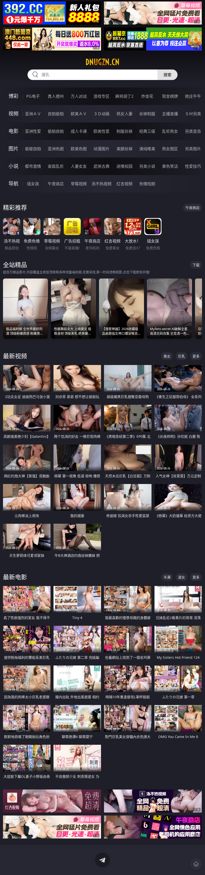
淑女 (181, 577)
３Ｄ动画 (102, 113)
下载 (196, 264)
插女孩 (33, 183)
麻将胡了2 (124, 96)
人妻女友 (79, 166)
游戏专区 (102, 96)
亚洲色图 (56, 149)
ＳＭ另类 (193, 113)
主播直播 (170, 113)
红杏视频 (124, 183)
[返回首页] (196, 864)
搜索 (168, 75)
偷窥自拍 (33, 149)
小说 (13, 166)
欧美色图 (79, 149)
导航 (13, 183)
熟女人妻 (124, 113)
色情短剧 (147, 183)
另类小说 (147, 166)
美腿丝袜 (124, 149)
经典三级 (147, 131)
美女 (167, 356)
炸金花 (147, 96)
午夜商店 (56, 183)
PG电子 (33, 96)
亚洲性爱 (33, 131)
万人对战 (79, 96)
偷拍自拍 (56, 131)
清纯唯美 (147, 149)
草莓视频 (79, 183)
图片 (13, 148)
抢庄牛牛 (193, 96)
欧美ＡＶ (79, 113)
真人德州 (56, 96)
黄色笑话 (170, 166)
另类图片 (193, 149)
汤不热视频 (102, 183)
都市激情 (33, 166)
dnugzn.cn (103, 62)
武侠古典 (102, 166)
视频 (13, 113)
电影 (13, 131)
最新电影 (15, 577)
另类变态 (193, 131)
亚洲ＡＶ (33, 113)
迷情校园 (124, 166)
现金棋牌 (170, 96)
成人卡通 (79, 131)
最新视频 (15, 356)
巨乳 (181, 356)
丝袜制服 (147, 113)
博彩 (13, 96)
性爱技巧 (193, 166)
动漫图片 (102, 149)
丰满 (167, 577)
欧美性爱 (102, 131)
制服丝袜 (124, 131)
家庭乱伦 (56, 166)
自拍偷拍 (56, 113)
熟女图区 (170, 149)
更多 (196, 356)
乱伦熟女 (170, 131)
